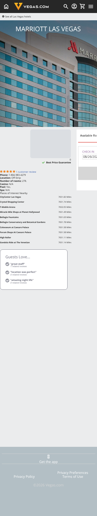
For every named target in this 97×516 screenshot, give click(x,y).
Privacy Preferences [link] (72, 472)
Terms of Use (72, 476)
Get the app (48, 461)
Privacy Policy (24, 476)
